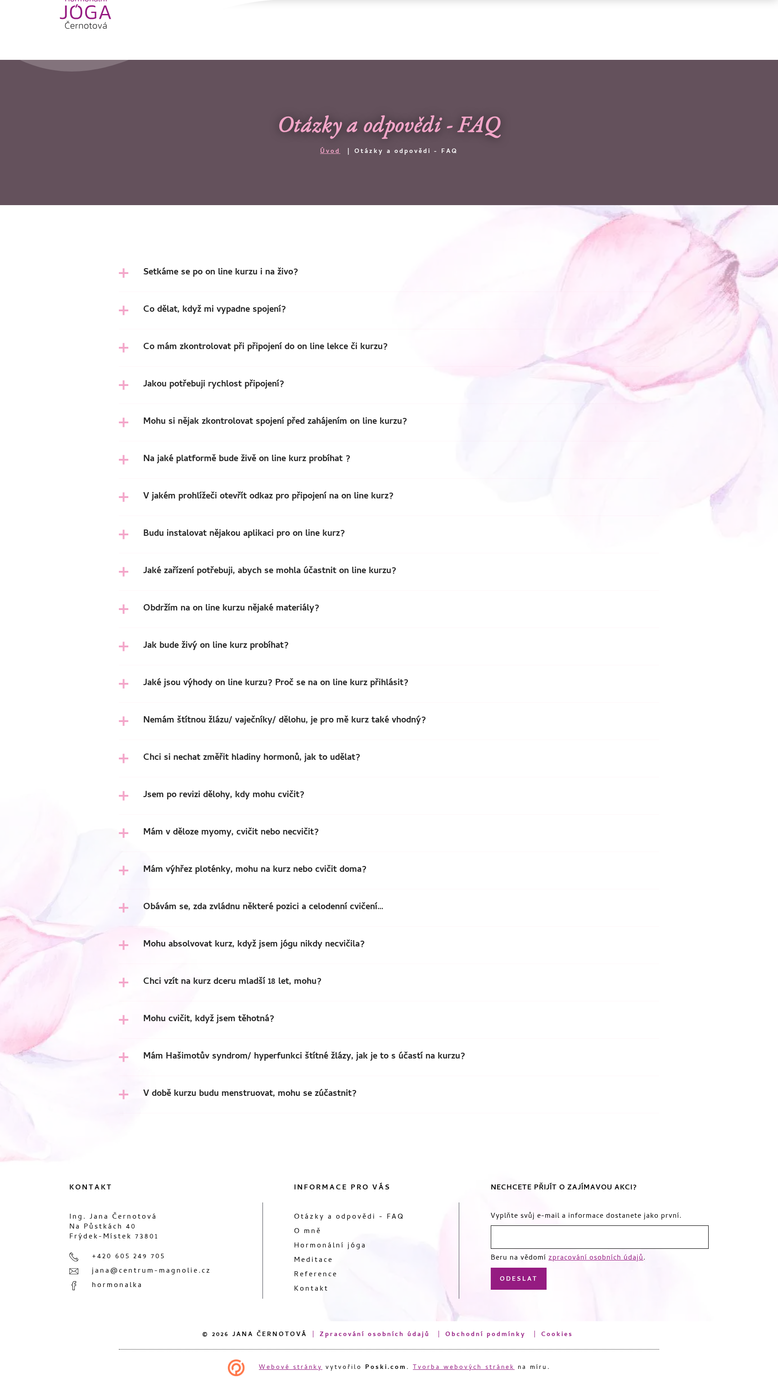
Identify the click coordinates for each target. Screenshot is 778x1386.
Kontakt (311, 1289)
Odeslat (519, 1279)
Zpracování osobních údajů (375, 1335)
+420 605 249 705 (128, 1257)
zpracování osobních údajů (595, 1258)
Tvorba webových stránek (464, 1368)
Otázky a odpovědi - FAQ (349, 1217)
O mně (307, 1232)
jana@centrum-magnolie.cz (151, 1271)
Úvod (330, 152)
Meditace (313, 1260)
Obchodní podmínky (485, 1335)
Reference (316, 1275)
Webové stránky (290, 1368)
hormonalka (117, 1286)
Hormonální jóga (330, 1246)
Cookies (557, 1335)
